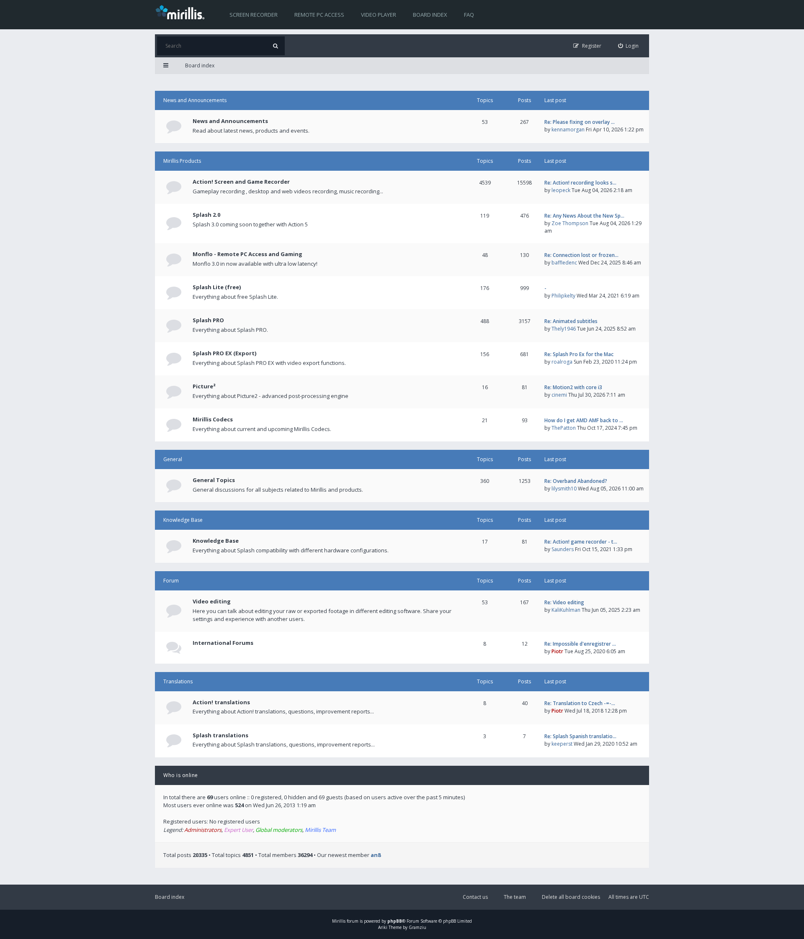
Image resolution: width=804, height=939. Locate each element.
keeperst (561, 743)
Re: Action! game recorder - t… (580, 541)
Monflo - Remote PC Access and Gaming (247, 254)
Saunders (562, 549)
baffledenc (564, 262)
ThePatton (563, 427)
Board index (430, 14)
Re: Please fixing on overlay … (579, 122)
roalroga (561, 361)
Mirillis (338, 921)
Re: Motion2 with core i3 (573, 387)
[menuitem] (628, 45)
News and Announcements (195, 100)
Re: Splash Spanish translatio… (580, 736)
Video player (378, 14)
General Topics (214, 480)
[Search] (275, 45)
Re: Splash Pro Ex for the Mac (578, 354)
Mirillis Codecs (213, 419)
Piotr (557, 651)
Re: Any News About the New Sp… (584, 215)
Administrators (203, 830)
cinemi (559, 394)
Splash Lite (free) (217, 287)
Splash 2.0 (206, 214)
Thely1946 (563, 328)
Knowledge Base (183, 519)
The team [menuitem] (515, 897)
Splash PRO (208, 320)
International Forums (223, 643)
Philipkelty (563, 295)
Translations (178, 681)
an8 (376, 855)
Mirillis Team (320, 830)
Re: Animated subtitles (571, 321)
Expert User (238, 830)
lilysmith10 (564, 488)
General (172, 459)
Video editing (212, 601)
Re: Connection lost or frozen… (581, 255)
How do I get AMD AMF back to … (583, 420)
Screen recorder (253, 14)
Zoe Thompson (569, 223)
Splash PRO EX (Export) (224, 353)
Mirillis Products (182, 160)
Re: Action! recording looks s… (580, 182)
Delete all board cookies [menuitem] (571, 897)
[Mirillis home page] (182, 11)
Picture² (204, 386)
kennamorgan (568, 129)
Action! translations (221, 702)
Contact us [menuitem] (475, 897)
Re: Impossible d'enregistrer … (580, 643)
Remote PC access (319, 14)
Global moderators (278, 830)
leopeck (560, 190)
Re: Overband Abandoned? (575, 481)
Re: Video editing (564, 602)
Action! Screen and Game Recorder (241, 181)
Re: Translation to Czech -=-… (579, 703)
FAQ (469, 14)
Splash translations (220, 735)
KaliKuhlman (565, 609)
